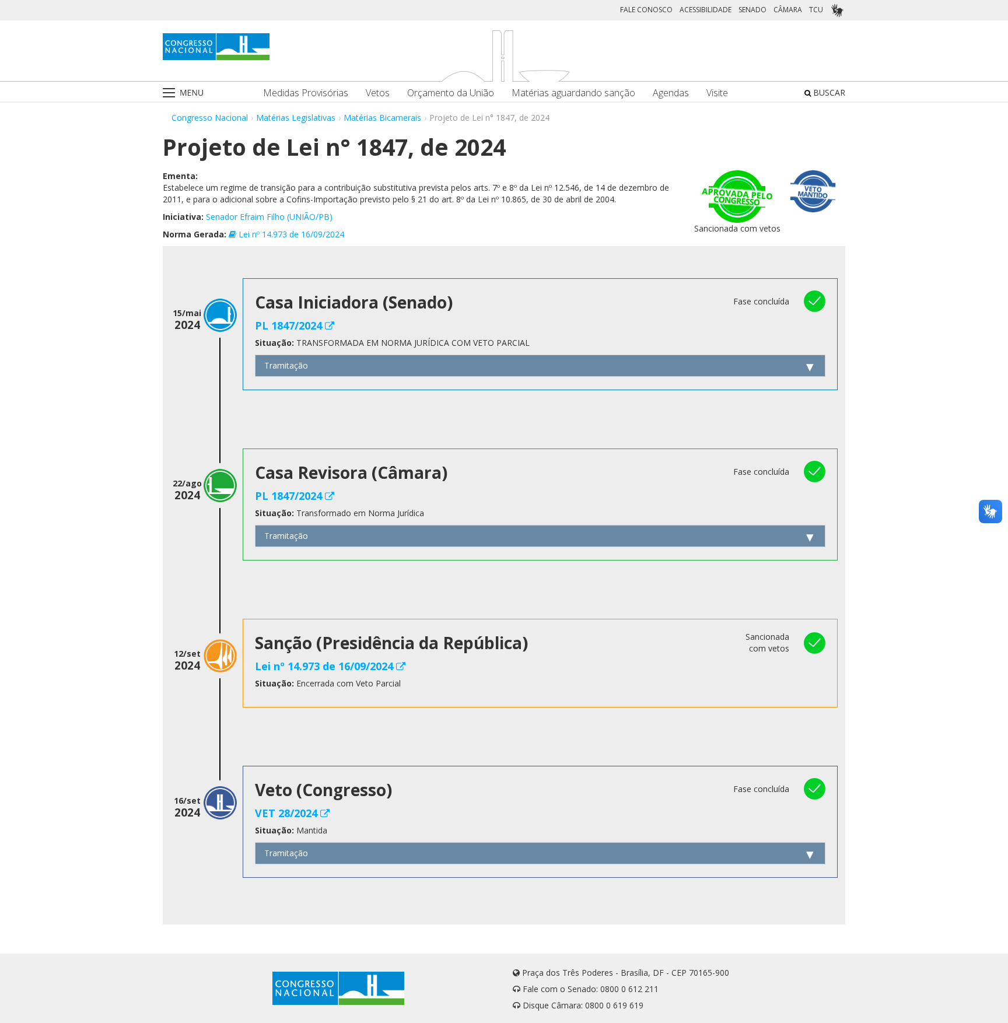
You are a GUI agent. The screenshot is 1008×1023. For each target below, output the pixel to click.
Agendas (671, 93)
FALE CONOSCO (646, 10)
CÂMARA (788, 10)
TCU (816, 10)
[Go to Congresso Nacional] (216, 46)
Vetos (378, 93)
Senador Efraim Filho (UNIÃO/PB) (269, 216)
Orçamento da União (450, 93)
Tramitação (286, 365)
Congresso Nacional (210, 117)
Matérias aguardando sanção (573, 93)
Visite (717, 93)
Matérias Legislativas (295, 117)
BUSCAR (828, 92)
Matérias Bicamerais (382, 117)
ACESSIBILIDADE (706, 10)
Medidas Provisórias (305, 93)
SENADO (752, 10)
